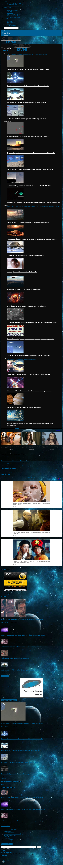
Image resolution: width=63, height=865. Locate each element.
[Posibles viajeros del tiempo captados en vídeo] (4, 655)
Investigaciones (7, 7)
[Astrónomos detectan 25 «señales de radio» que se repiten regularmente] (15, 387)
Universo (9, 24)
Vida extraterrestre (11, 25)
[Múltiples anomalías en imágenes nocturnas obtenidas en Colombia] (15, 133)
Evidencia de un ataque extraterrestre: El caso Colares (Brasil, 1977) (22, 647)
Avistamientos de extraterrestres (14, 3)
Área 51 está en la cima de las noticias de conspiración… (24, 289)
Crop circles (10, 13)
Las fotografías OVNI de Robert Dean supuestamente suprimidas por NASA (25, 670)
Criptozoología (10, 11)
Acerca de (6, 32)
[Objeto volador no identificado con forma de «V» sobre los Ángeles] (15, 66)
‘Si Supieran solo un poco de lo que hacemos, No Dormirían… (26, 306)
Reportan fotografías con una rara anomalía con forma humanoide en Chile (31, 153)
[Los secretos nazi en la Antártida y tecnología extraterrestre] (15, 252)
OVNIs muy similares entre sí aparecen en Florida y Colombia (26, 118)
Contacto (6, 35)
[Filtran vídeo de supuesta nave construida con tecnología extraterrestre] (15, 352)
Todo (8, 54)
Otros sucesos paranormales (13, 17)
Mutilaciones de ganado (12, 15)
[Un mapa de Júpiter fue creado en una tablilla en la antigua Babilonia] (15, 404)
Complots (6, 18)
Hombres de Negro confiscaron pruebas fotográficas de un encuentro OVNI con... (26, 774)
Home (5, 31)
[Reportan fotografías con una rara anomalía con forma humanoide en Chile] (15, 150)
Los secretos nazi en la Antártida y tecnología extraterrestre (25, 255)
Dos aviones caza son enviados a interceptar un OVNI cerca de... (21, 750)
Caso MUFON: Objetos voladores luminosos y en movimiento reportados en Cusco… (33, 202)
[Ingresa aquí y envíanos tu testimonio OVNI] (31, 697)
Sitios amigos (7, 33)
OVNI (5, 2)
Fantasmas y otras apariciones (14, 14)
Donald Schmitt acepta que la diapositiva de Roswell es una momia (22, 619)
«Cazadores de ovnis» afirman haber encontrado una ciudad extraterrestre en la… (33, 322)
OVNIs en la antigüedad (13, 6)
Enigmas (6, 8)
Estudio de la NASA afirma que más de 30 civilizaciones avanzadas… (28, 222)
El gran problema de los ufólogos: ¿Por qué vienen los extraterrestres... (23, 635)
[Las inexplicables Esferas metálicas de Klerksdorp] (15, 269)
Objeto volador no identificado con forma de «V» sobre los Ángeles (28, 69)
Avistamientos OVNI (12, 4)
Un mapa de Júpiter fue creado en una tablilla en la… (24, 407)
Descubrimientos (11, 22)
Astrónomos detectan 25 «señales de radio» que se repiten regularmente (29, 391)
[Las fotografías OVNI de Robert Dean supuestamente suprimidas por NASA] (4, 667)
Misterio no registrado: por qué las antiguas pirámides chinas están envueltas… (32, 239)
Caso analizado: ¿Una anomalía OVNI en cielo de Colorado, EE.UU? (29, 186)
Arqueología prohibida (12, 10)
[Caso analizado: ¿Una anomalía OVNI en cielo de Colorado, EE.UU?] (15, 182)
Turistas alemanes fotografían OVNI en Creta (15, 461)
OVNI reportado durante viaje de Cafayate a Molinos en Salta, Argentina (30, 169)
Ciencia (5, 20)
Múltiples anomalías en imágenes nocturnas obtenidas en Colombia (28, 136)
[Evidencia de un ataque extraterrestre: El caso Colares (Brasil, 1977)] (4, 643)
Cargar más (3, 778)
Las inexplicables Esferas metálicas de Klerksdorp (22, 272)
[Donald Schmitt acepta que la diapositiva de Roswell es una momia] (13, 616)
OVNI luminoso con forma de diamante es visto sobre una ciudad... (22, 739)
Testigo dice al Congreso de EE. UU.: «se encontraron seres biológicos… (29, 374)
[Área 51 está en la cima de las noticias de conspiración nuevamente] (15, 286)
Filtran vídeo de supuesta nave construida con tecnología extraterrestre (29, 355)
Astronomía (9, 21)
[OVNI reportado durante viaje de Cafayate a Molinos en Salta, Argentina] (15, 166)
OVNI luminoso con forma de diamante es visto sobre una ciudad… (28, 86)
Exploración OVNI (5, 463)
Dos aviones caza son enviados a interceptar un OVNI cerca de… (27, 102)
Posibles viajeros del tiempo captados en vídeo (15, 658)
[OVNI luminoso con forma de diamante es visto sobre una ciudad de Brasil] (15, 83)
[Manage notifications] (3, 861)
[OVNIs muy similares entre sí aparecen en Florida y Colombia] (15, 115)
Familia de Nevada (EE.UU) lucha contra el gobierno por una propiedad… (30, 339)
